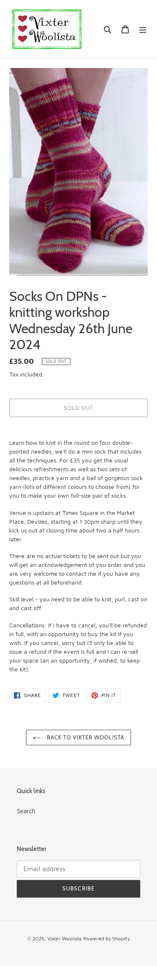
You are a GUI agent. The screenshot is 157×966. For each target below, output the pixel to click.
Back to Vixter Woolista (85, 737)
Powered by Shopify (106, 938)
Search (26, 811)
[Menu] (143, 29)
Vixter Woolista (64, 938)
